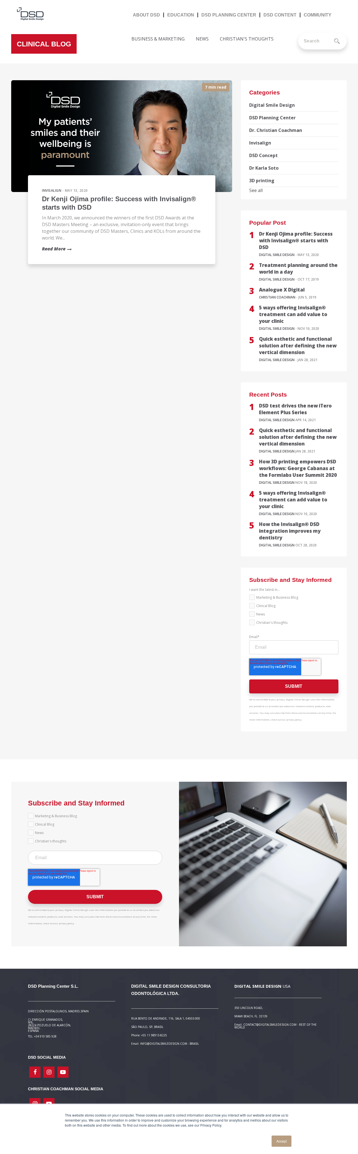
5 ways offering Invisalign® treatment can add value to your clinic (293, 314)
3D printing (261, 180)
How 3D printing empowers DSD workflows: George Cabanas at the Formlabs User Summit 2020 (298, 468)
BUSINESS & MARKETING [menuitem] (158, 39)
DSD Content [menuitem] (279, 15)
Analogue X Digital (282, 289)
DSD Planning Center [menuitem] (228, 15)
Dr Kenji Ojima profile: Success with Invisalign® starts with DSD (296, 240)
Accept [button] (281, 1141)
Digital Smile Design (272, 105)
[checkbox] (293, 611)
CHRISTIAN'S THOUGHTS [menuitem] (247, 39)
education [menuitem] (180, 15)
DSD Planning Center (272, 118)
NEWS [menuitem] (202, 39)
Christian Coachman (277, 297)
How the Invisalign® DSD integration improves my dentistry (290, 531)
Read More (53, 249)
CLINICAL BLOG (44, 44)
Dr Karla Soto (264, 168)
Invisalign (51, 190)
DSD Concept (263, 155)
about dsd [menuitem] (146, 15)
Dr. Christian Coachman (275, 130)
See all (256, 190)
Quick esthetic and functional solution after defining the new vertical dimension (297, 346)
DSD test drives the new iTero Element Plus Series (295, 409)
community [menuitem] (317, 15)
